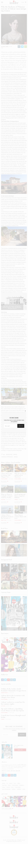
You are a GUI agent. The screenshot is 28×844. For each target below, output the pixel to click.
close (25, 411)
